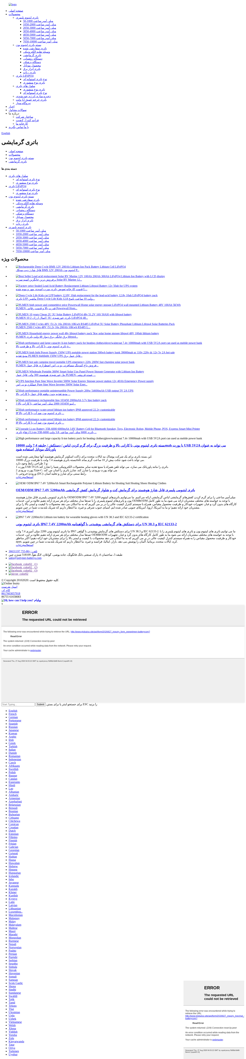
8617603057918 (10, 593)
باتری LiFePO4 (24, 75)
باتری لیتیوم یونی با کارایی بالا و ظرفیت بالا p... (43, 346)
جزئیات (20, 477)
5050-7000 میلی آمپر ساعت (39, 38)
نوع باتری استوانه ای (35, 79)
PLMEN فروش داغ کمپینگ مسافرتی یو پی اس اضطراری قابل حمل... (57, 365)
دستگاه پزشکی (32, 62)
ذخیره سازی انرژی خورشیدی (33, 96)
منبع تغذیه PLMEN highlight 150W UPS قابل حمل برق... (49, 355)
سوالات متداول (17, 110)
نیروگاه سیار (23, 103)
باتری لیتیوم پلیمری (27, 17)
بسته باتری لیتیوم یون (28, 44)
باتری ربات (29, 72)
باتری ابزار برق (32, 68)
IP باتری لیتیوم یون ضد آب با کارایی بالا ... (40, 413)
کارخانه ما (22, 123)
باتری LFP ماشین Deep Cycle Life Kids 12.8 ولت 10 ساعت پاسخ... (55, 298)
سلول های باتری (25, 86)
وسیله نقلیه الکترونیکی (36, 51)
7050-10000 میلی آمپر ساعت (40, 41)
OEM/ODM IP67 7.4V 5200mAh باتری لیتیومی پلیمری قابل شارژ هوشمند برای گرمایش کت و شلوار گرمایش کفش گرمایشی (105, 490)
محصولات (14, 14)
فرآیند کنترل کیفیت (27, 120)
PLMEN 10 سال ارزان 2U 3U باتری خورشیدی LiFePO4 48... (52, 317)
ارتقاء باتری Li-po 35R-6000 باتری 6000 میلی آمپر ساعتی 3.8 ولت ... (56, 432)
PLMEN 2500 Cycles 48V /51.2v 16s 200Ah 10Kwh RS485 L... (53, 327)
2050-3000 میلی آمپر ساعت (39, 27)
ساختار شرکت (24, 116)
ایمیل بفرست (9, 586)
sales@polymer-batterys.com (25, 557)
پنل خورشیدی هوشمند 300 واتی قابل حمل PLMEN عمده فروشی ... (56, 374)
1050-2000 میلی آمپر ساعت (39, 24)
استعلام (28, 477)
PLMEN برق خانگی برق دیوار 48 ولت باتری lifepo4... (47, 336)
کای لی (5, 590)
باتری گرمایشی (32, 55)
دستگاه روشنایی (32, 58)
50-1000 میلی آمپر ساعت (38, 21)
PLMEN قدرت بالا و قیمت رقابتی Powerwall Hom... (46, 308)
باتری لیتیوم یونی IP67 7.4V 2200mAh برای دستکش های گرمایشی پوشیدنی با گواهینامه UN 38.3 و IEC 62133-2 (96, 524)
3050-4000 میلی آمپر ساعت (39, 31)
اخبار (11, 106)
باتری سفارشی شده (35, 48)
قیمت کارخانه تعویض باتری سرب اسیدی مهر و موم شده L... (51, 289)
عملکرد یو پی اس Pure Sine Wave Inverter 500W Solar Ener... (51, 384)
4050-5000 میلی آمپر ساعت (39, 34)
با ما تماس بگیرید (19, 127)
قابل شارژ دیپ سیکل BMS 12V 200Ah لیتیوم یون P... (47, 270)
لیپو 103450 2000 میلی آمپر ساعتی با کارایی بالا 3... (46, 403)
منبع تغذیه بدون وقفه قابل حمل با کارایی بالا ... (43, 394)
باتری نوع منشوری (34, 82)
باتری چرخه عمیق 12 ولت (31, 99)
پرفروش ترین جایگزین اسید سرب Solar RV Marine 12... (49, 279)
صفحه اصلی (16, 10)
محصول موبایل (32, 65)
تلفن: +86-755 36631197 (23, 551)
